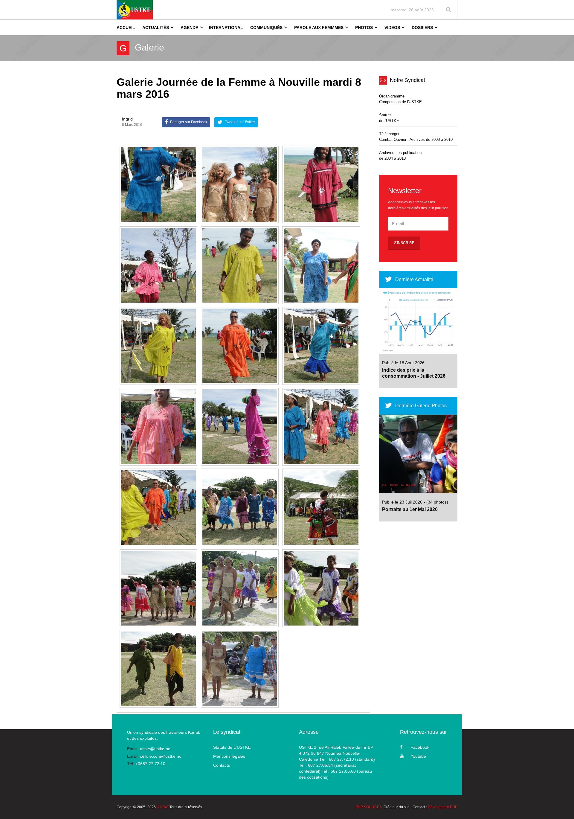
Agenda (190, 27)
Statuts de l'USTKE (389, 118)
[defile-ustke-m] (240, 507)
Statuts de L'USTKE (232, 747)
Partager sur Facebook (188, 122)
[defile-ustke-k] (321, 427)
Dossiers (422, 27)
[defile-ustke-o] (158, 588)
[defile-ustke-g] (240, 346)
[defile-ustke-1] (158, 184)
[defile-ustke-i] (158, 427)
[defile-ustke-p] (240, 588)
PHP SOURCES (368, 807)
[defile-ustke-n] (321, 507)
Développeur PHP (442, 807)
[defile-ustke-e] (321, 265)
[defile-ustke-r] (158, 669)
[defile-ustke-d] (240, 265)
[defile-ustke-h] (321, 346)
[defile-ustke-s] (240, 669)
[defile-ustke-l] (158, 507)
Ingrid (127, 119)
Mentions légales (229, 756)
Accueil (126, 27)
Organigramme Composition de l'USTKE (400, 99)
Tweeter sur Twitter (239, 122)
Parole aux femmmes (319, 27)
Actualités (155, 27)
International (226, 27)
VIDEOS (392, 27)
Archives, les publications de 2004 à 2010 (401, 155)
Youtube (418, 756)
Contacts (221, 765)
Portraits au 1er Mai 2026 (410, 509)
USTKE (163, 807)
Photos (364, 27)
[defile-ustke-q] (321, 588)
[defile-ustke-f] (158, 346)
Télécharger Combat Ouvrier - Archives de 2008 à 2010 (416, 137)
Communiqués (266, 27)
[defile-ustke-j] (240, 427)
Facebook (419, 747)
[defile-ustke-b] (321, 184)
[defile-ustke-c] (158, 265)
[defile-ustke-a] (240, 184)
